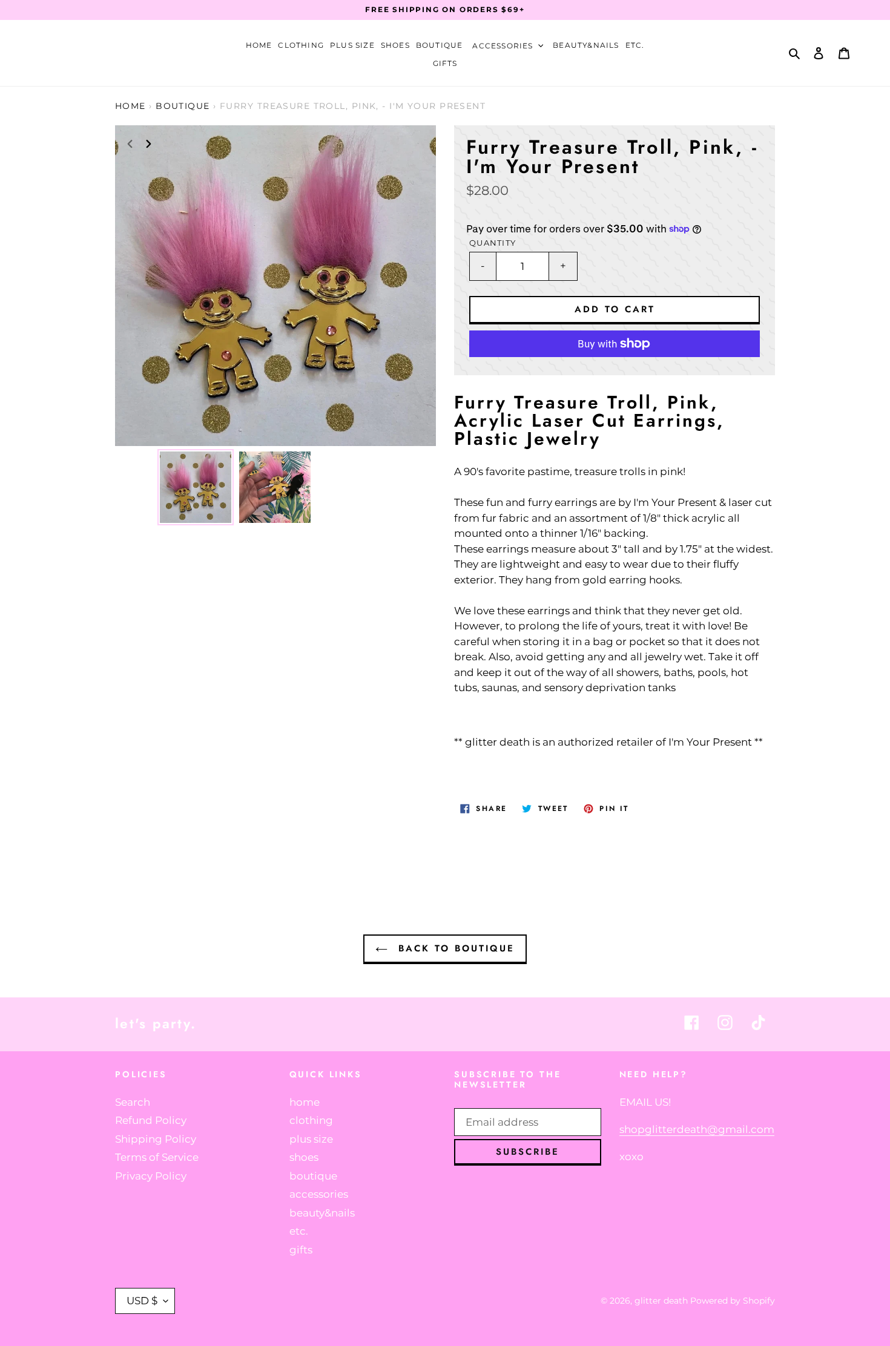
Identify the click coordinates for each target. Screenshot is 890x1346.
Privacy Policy (150, 1176)
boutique (183, 105)
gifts (300, 1250)
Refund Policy (150, 1120)
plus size (311, 1139)
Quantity (492, 243)
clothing (311, 1120)
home (304, 1102)
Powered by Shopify (732, 1300)
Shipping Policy (155, 1139)
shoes (303, 1157)
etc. (298, 1231)
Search (132, 1102)
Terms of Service (157, 1157)
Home (130, 105)
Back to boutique (454, 948)
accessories (318, 1194)
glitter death (662, 1300)
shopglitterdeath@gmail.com (696, 1129)
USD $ (142, 1301)
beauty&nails (322, 1213)
